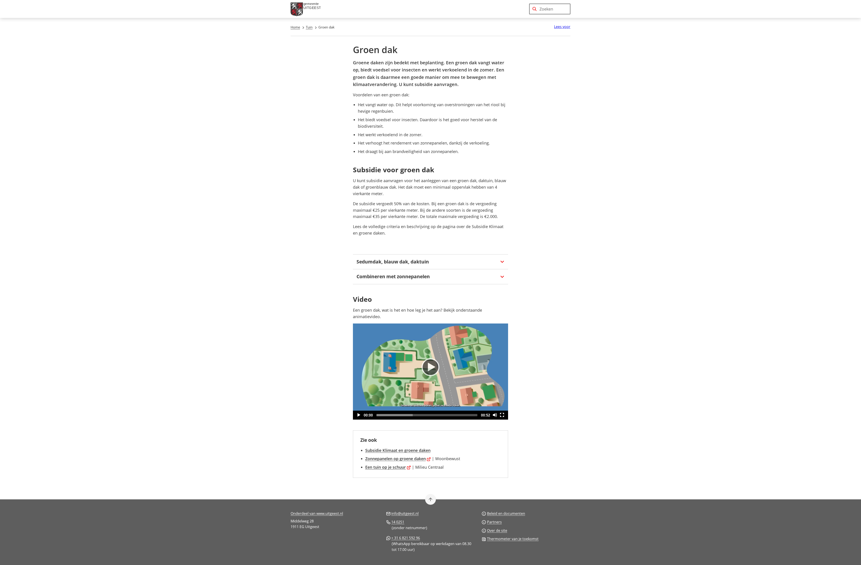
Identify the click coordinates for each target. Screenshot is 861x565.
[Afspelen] (430, 367)
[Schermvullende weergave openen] (502, 415)
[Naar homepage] (307, 9)
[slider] (426, 415)
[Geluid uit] (495, 415)
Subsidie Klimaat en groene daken (397, 450)
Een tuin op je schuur (388, 467)
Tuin (309, 27)
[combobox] (549, 9)
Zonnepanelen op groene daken (398, 458)
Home (295, 27)
